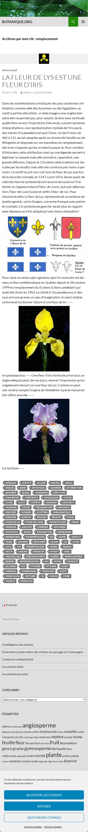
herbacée (59, 749)
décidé (26, 507)
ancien (55, 482)
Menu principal (83, 22)
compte (35, 502)
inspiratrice (13, 536)
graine (18, 748)
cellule (80, 732)
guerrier (42, 527)
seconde (11, 566)
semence (15, 761)
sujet (65, 566)
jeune (9, 541)
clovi (21, 502)
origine (22, 551)
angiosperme (39, 725)
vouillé (10, 581)
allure (41, 482)
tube (60, 761)
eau (36, 737)
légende (23, 541)
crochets (68, 502)
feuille (8, 742)
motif (9, 551)
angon (10, 487)
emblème (11, 517)
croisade (11, 507)
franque (11, 527)
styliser (51, 566)
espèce (57, 736)
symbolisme (29, 571)
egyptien (42, 512)
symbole (11, 571)
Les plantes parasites (15, 674)
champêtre (12, 497)
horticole (12, 532)
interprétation (35, 536)
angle (68, 482)
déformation (44, 507)
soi (23, 566)
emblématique (62, 512)
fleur (70, 517)
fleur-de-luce (57, 522)
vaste (63, 571)
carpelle (70, 731)
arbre (35, 731)
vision (53, 576)
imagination (44, 532)
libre (69, 749)
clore (9, 502)
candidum (41, 492)
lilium (54, 541)
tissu (55, 761)
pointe (54, 551)
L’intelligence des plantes (17, 644)
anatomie (17, 726)
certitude (59, 492)
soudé (34, 761)
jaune (62, 536)
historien (59, 527)
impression (64, 532)
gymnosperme (37, 748)
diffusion (64, 507)
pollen (66, 756)
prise (67, 551)
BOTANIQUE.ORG (17, 21)
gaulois (27, 527)
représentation (29, 561)
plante (54, 754)
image (27, 532)
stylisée (36, 566)
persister (38, 551)
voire (66, 576)
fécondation (68, 743)
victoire (30, 576)
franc (75, 522)
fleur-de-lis (13, 522)
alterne (6, 726)
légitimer (39, 541)
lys (19, 546)
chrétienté (31, 497)
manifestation (35, 546)
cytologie (29, 737)
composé (8, 737)
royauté (72, 561)
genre (7, 748)
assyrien (56, 487)
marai (53, 546)
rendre (10, 561)
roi (47, 561)
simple (26, 761)
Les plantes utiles (13, 666)
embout (26, 517)
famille (77, 737)
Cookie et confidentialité (17, 659)
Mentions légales (33, 826)
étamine (70, 761)
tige (50, 761)
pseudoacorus (35, 556)
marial (67, 546)
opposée (21, 756)
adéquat (11, 482)
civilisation (51, 497)
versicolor (12, 576)
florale (30, 743)
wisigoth (26, 581)
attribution (74, 487)
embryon (45, 737)
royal (58, 561)
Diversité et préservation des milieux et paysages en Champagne (42, 652)
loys (8, 546)
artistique (38, 487)
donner (26, 512)
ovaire (30, 756)
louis (76, 541)
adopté (26, 482)
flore (37, 743)
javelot (76, 536)
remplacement (74, 556)
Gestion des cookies (44, 817)
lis (65, 541)
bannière (11, 492)
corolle (18, 737)
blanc (25, 492)
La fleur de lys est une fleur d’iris (42, 81)
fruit (54, 742)
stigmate (42, 761)
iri (51, 536)
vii (42, 576)
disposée (11, 512)
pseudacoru (13, 556)
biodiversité (48, 731)
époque (41, 517)
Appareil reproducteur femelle (17, 732)
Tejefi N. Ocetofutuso (37, 92)
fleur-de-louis (34, 522)
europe (68, 737)
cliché (67, 497)
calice (60, 731)
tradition (48, 571)
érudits (56, 517)
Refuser (44, 806)
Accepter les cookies (44, 795)
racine (5, 761)
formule (45, 743)
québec (54, 556)
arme (23, 487)
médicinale (9, 756)
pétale (75, 756)
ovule (40, 755)
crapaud (51, 502)
